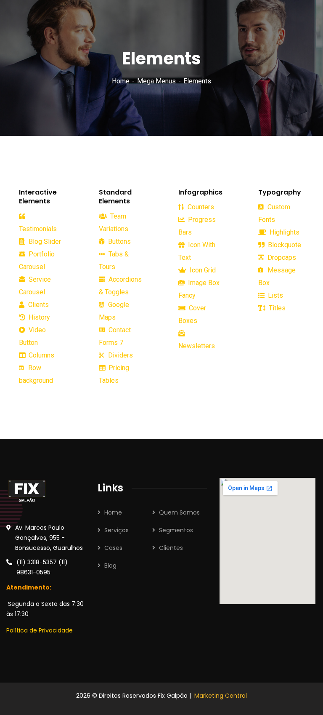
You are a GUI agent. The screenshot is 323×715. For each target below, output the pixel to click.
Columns (40, 355)
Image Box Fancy (199, 289)
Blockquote (283, 245)
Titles (276, 308)
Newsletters (196, 346)
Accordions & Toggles (120, 285)
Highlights (283, 232)
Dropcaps (281, 257)
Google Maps (114, 311)
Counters (200, 207)
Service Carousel (35, 285)
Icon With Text (196, 251)
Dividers (119, 355)
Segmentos (176, 530)
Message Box (277, 276)
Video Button (32, 336)
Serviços (116, 530)
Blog (110, 565)
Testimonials (38, 229)
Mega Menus (156, 81)
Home (121, 81)
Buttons (118, 241)
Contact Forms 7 (115, 336)
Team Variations (113, 222)
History (38, 317)
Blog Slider (44, 241)
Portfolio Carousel (37, 260)
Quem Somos (179, 512)
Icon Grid (202, 270)
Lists (274, 295)
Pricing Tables (114, 374)
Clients (37, 305)
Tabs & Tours (114, 260)
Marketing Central (220, 695)
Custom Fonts (274, 213)
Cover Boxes (192, 314)
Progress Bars (197, 226)
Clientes (171, 548)
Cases (113, 548)
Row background (36, 374)
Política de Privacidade (39, 630)
